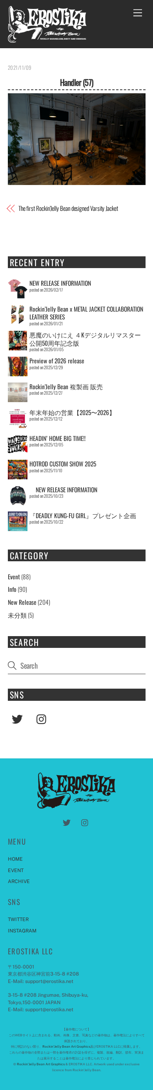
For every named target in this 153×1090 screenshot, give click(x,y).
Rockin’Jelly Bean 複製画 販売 (66, 386)
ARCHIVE (19, 881)
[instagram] (43, 717)
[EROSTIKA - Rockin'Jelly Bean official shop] (47, 38)
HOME (15, 859)
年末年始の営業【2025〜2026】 (72, 412)
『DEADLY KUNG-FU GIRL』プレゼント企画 (82, 515)
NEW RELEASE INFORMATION (60, 283)
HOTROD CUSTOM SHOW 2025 (62, 463)
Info (12, 589)
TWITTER (18, 919)
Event (14, 576)
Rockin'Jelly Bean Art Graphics (66, 1046)
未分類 (17, 615)
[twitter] (18, 717)
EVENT (16, 870)
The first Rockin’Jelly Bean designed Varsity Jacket (68, 208)
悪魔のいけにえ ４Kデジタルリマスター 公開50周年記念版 (85, 338)
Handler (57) (76, 82)
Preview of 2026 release (56, 360)
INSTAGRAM (22, 931)
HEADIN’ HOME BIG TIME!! (57, 438)
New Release (22, 602)
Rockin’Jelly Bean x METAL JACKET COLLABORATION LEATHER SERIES (86, 312)
